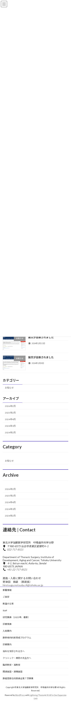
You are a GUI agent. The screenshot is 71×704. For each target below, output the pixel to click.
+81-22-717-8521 (17, 569)
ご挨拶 (6, 596)
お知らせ (9, 387)
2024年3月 (10, 426)
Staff (5, 610)
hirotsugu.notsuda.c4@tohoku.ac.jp (23, 585)
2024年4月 (10, 419)
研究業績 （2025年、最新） (16, 617)
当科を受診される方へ (14, 651)
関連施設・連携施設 (12, 671)
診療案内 (7, 644)
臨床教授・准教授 (11, 664)
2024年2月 (10, 432)
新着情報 (7, 590)
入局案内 (7, 630)
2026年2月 (10, 406)
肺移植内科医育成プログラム (17, 637)
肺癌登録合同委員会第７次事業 (18, 678)
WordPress (20, 695)
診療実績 (7, 624)
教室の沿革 (8, 603)
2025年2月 (10, 412)
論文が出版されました (41, 337)
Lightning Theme (36, 695)
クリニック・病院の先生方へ (17, 658)
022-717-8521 (15, 549)
